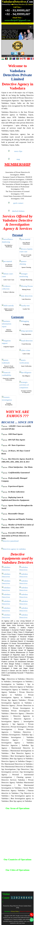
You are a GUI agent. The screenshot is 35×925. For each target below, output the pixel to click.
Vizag (29, 886)
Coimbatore (9, 876)
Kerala (8, 880)
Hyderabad (8, 878)
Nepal (20, 864)
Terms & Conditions (25, 911)
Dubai (29, 862)
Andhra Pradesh (17, 873)
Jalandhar (15, 878)
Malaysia (15, 864)
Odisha (14, 883)
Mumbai (13, 881)
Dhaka (24, 862)
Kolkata (13, 880)
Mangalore (6, 881)
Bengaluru (7, 874)
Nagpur (24, 881)
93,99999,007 (17, 10)
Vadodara (23, 886)
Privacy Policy (15, 911)
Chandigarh (20, 874)
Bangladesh (12, 862)
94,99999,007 (17, 14)
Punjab (8, 885)
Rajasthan (14, 885)
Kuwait (10, 864)
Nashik (29, 881)
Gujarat (20, 876)
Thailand (17, 866)
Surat (19, 885)
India (5, 864)
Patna (23, 883)
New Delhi (8, 883)
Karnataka (27, 878)
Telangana (25, 885)
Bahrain (6, 862)
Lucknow (19, 880)
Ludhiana (25, 880)
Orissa (19, 883)
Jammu (21, 878)
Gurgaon (25, 876)
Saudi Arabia (27, 864)
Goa (15, 876)
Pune (27, 883)
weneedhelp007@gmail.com (18, 20)
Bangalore (26, 873)
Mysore (18, 881)
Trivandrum (7, 886)
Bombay (14, 874)
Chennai (27, 874)
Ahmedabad (8, 873)
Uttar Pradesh (16, 886)
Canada (19, 862)
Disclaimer (7, 911)
